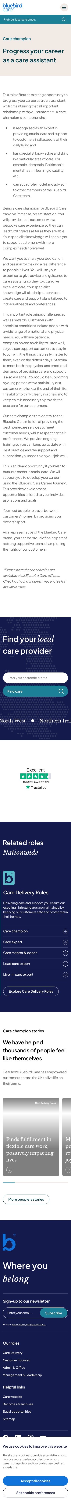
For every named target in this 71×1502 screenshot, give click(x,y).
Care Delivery (13, 1353)
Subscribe (53, 1313)
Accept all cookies (35, 1481)
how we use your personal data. (29, 1324)
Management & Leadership (22, 1375)
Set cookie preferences (35, 1492)
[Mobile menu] (64, 7)
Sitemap (9, 1419)
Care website (12, 1397)
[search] (64, 19)
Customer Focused (16, 1360)
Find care (15, 691)
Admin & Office (14, 1367)
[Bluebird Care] (12, 10)
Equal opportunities (17, 1411)
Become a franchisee (18, 1404)
